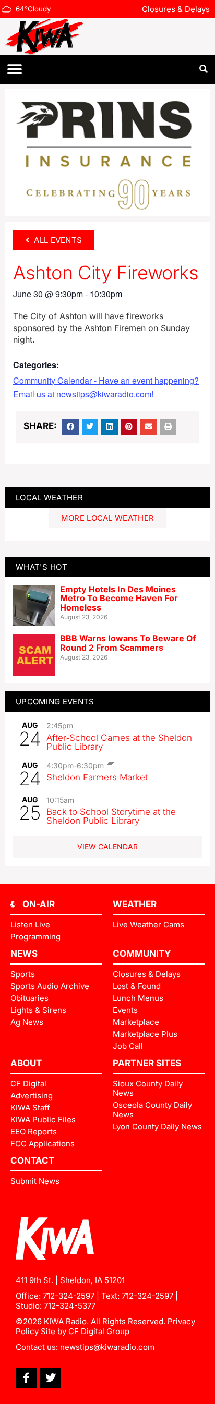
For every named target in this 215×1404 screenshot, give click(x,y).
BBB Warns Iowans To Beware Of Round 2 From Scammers (128, 643)
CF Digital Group (98, 1331)
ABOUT (26, 1063)
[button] (14, 69)
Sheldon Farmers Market (97, 777)
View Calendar (107, 846)
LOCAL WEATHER (49, 498)
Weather (135, 904)
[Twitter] (50, 1378)
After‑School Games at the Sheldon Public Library (119, 742)
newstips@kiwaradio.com (107, 1347)
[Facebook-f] (26, 1378)
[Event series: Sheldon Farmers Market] (110, 765)
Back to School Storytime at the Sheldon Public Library (111, 816)
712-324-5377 (69, 1306)
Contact (32, 1160)
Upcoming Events (55, 701)
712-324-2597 (68, 1296)
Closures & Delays (176, 9)
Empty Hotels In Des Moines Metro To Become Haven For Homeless (119, 598)
